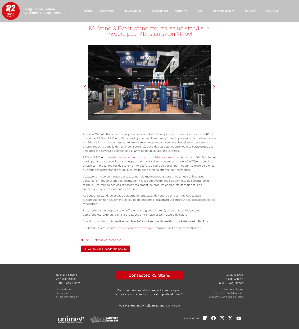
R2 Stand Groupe (223, 11)
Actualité (181, 11)
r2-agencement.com (67, 296)
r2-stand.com (63, 289)
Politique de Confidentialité (228, 293)
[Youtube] (238, 318)
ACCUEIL (88, 11)
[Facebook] (213, 318)
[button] (85, 87)
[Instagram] (222, 318)
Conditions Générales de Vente (226, 296)
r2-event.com (63, 293)
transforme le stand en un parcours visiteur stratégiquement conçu (150, 157)
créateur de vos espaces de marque (130, 228)
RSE (200, 11)
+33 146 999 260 (130, 305)
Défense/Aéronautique (107, 240)
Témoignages (160, 11)
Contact (250, 11)
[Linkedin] (205, 318)
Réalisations (132, 11)
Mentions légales (233, 289)
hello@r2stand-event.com (162, 305)
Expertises (107, 11)
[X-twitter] (230, 318)
